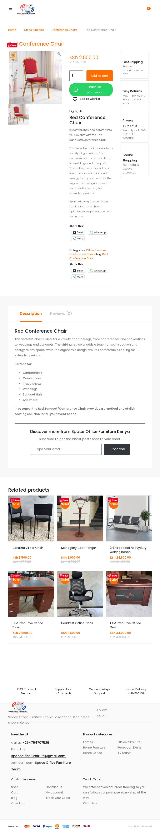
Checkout (18, 803)
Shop (15, 787)
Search (129, 9)
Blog (14, 798)
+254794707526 (35, 742)
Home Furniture (94, 747)
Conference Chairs (64, 30)
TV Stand (124, 753)
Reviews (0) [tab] (61, 313)
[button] (59, 54)
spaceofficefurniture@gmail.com (38, 756)
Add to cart (100, 75)
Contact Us (54, 787)
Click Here (90, 803)
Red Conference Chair (88, 256)
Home (12, 30)
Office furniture (34, 30)
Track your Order (58, 798)
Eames (88, 742)
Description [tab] (31, 313)
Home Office (92, 753)
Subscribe (117, 449)
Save (13, 45)
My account (54, 792)
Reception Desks (129, 747)
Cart (14, 792)
